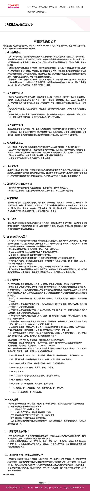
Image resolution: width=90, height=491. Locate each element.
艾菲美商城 (43, 7)
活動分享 (79, 7)
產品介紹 (53, 7)
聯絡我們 (31, 12)
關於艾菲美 (32, 7)
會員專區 (70, 7)
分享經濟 (62, 7)
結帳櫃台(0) (41, 12)
